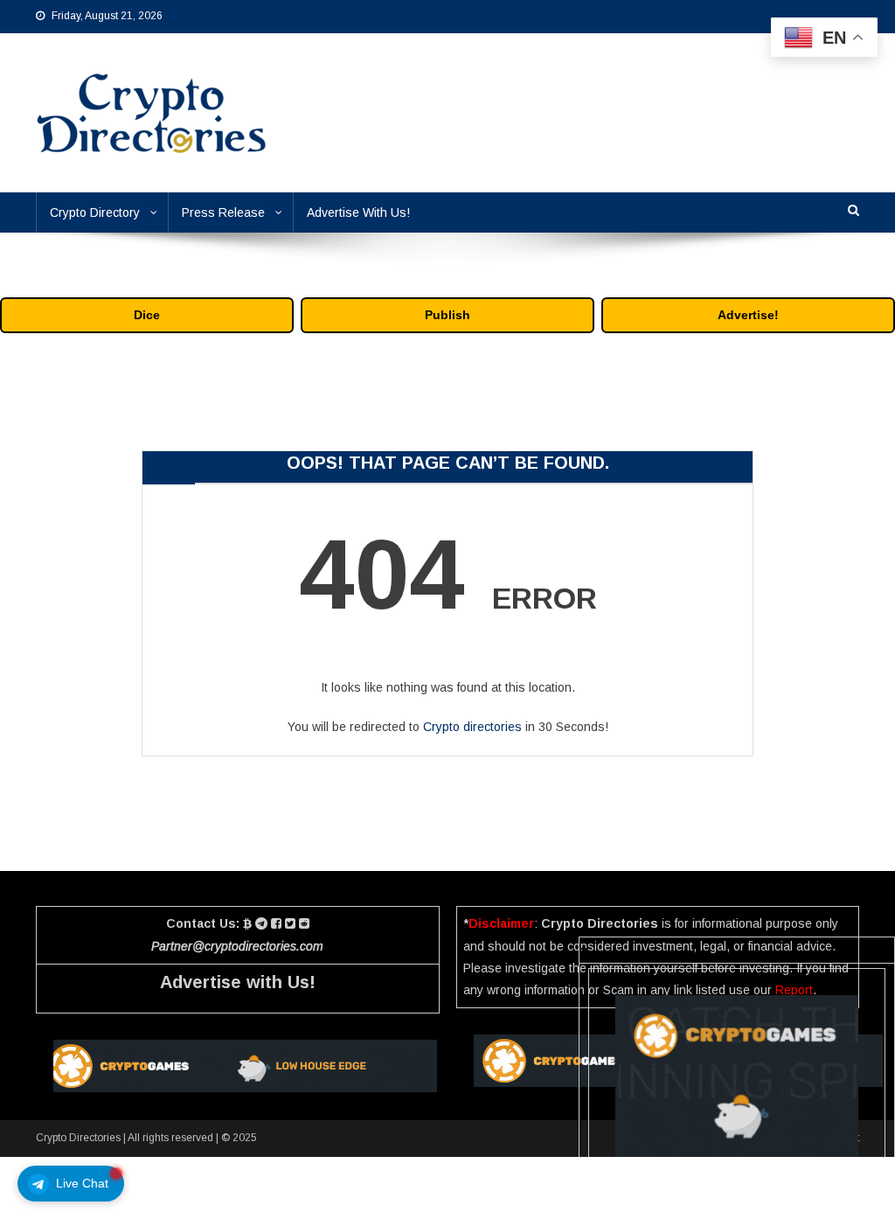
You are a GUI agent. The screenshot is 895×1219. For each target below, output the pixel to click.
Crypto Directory (95, 212)
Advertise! (748, 315)
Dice (147, 315)
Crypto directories (472, 727)
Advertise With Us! (358, 212)
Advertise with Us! (238, 982)
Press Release (223, 212)
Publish (447, 315)
